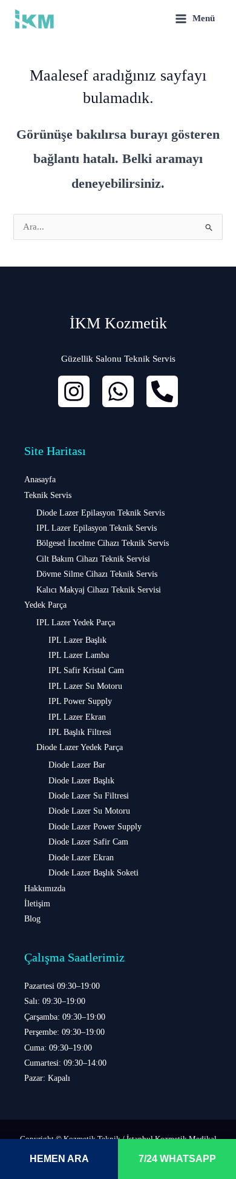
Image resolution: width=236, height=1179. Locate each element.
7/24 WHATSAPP (177, 1159)
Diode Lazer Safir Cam (88, 841)
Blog (32, 918)
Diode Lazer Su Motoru (89, 810)
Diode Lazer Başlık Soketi (93, 872)
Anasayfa (40, 479)
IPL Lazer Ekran (77, 717)
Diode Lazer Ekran (81, 857)
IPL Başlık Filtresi (79, 732)
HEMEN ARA (59, 1159)
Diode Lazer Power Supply (95, 826)
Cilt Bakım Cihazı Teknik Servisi (93, 558)
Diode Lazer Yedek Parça (79, 747)
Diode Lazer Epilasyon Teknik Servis (100, 512)
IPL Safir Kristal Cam (86, 670)
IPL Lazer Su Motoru (85, 686)
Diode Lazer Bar (76, 764)
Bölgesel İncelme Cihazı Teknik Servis (102, 543)
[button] (118, 1032)
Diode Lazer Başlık (81, 780)
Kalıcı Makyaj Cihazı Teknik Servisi (98, 589)
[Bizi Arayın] (162, 391)
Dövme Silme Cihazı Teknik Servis (96, 574)
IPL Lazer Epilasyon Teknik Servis (96, 528)
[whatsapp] (118, 391)
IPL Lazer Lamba (78, 655)
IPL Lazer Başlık (77, 640)
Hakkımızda (44, 888)
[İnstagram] (74, 391)
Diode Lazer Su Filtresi (88, 795)
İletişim (37, 903)
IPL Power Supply (80, 701)
